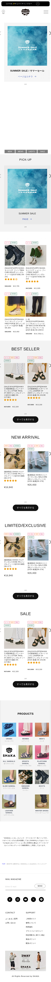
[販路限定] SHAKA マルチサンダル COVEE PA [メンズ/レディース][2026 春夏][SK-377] (14, 475)
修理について (31, 923)
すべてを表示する (25, 419)
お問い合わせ (10, 923)
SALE (42, 151)
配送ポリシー (31, 943)
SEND (40, 886)
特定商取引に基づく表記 (35, 935)
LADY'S (32, 151)
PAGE (25, 219)
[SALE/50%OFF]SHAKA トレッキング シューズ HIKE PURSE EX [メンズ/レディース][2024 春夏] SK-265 (15, 323)
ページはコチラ (25, 76)
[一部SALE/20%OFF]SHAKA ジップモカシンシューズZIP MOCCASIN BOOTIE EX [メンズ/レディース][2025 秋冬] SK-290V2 (35, 324)
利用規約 (29, 927)
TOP (3, 864)
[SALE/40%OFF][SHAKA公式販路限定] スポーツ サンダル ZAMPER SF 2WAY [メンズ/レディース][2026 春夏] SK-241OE (38, 391)
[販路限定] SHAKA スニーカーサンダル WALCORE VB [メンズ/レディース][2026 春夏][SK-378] (37, 478)
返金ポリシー (31, 939)
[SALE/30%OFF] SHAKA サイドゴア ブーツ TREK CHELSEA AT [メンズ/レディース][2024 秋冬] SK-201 (15, 272)
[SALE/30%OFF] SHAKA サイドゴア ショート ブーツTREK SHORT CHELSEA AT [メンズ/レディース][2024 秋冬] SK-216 (36, 273)
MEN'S (20, 151)
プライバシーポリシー (34, 931)
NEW (10, 151)
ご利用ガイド (31, 919)
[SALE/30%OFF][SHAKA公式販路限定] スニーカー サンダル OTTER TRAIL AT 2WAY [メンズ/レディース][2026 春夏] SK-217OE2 (14, 392)
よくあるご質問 (11, 919)
